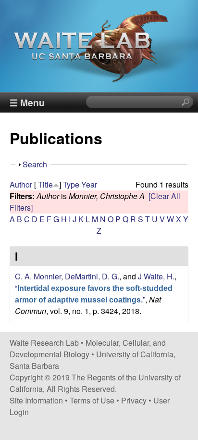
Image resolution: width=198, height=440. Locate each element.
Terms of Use (92, 400)
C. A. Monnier (38, 276)
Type (71, 184)
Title (45, 184)
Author (21, 184)
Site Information (36, 400)
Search (35, 164)
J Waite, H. (156, 276)
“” (94, 293)
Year (89, 184)
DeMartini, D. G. (92, 276)
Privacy (134, 400)
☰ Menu (27, 102)
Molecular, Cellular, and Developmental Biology (88, 348)
